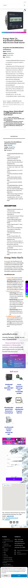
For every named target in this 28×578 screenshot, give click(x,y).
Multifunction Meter (15, 117)
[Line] (14, 522)
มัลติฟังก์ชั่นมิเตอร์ (9, 120)
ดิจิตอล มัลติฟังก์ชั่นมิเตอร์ (19, 124)
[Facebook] (11, 522)
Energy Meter (20, 121)
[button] (23, 11)
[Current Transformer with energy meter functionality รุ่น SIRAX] (19, 377)
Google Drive (10, 53)
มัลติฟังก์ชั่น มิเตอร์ (12, 125)
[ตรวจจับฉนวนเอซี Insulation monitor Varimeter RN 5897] (8, 419)
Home (4, 101)
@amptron (7, 519)
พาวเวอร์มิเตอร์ (6, 125)
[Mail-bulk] (17, 522)
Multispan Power (17, 122)
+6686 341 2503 (10, 516)
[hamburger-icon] (24, 2)
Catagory (9, 101)
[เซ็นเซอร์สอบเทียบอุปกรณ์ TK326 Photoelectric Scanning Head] (8, 400)
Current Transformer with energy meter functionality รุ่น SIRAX (19, 389)
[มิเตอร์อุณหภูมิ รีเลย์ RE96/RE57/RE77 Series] (8, 377)
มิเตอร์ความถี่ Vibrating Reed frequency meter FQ (19, 410)
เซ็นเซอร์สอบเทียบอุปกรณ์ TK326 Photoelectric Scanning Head (8, 410)
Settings (5, 575)
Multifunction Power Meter (13, 103)
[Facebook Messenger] (27, 293)
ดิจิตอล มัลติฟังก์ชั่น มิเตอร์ (10, 124)
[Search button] (24, 5)
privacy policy (17, 571)
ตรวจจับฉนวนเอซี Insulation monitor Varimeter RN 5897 (8, 430)
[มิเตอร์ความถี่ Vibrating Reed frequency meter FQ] (19, 400)
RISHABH (9, 51)
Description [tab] (14, 136)
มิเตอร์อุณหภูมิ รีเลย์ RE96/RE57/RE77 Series (8, 387)
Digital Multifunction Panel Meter (12, 121)
